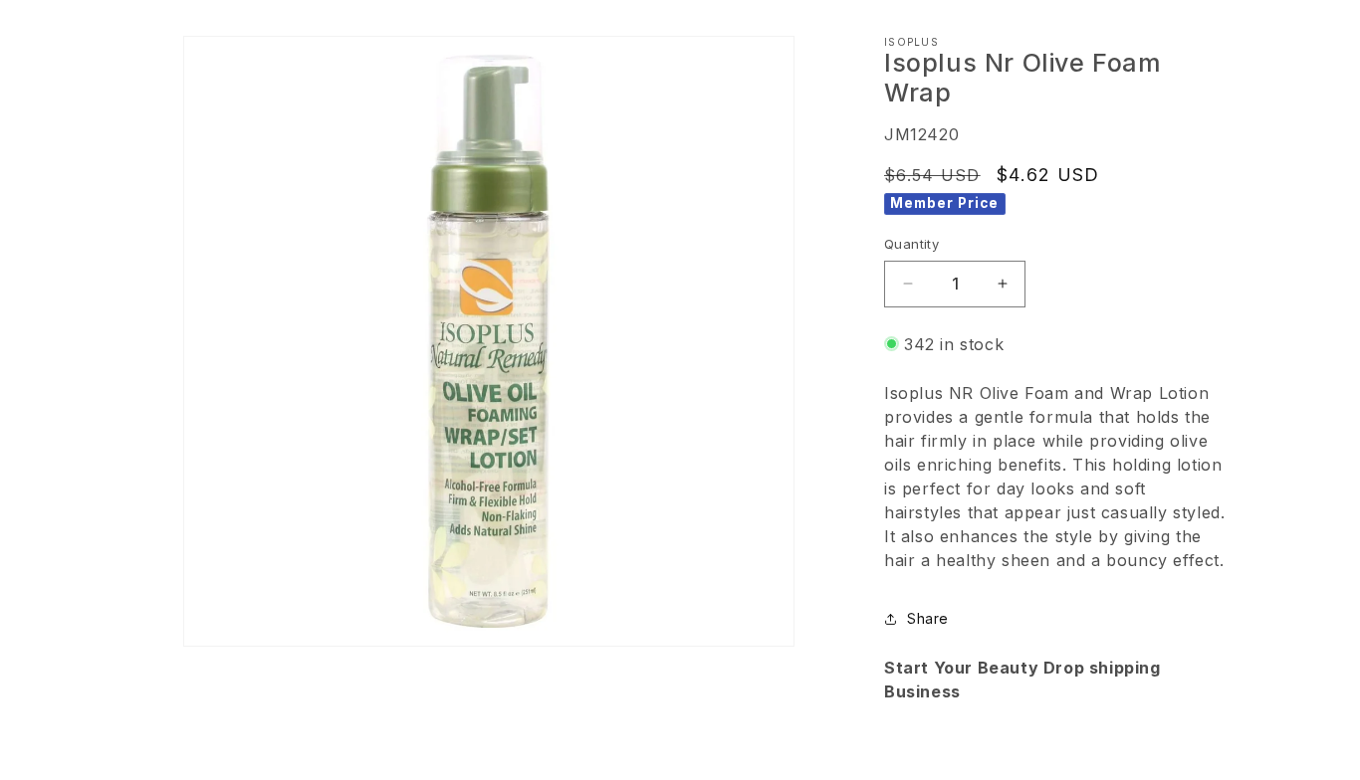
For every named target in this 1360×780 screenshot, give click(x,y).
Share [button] (928, 618)
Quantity (911, 244)
